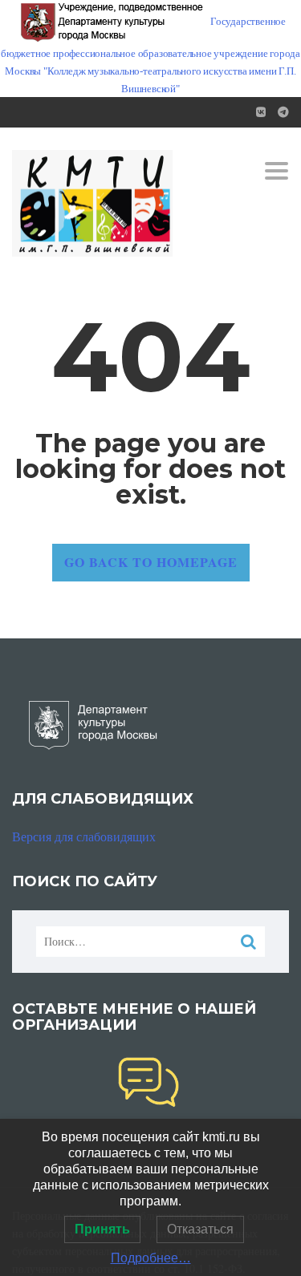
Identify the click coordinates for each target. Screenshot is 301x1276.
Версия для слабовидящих (84, 836)
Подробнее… (151, 1258)
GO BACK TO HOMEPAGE (151, 562)
